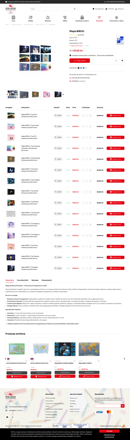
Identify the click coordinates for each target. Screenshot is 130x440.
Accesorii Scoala (28, 24)
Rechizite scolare (16, 24)
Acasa (7, 24)
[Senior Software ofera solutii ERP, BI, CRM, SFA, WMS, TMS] (123, 426)
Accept (109, 431)
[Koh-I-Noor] (10, 9)
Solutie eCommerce (107, 426)
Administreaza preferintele (109, 436)
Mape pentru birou (41, 24)
